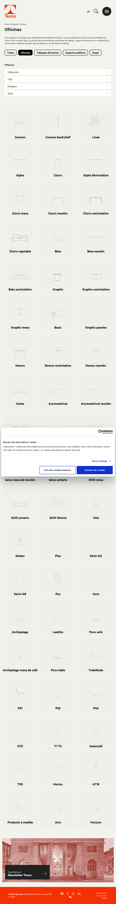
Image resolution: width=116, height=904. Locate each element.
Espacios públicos (75, 52)
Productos (14, 24)
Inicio (7, 24)
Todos (10, 52)
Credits (104, 898)
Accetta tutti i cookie (95, 470)
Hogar (95, 52)
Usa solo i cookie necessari (57, 470)
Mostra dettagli (99, 461)
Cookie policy (101, 893)
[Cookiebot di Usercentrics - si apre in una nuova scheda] (100, 432)
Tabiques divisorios (48, 52)
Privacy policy (101, 895)
